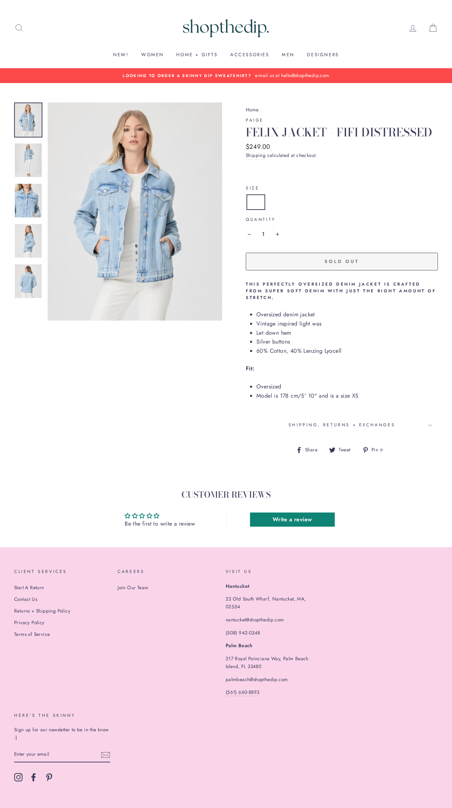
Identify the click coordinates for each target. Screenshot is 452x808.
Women (152, 54)
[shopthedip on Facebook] (33, 777)
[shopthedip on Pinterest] (49, 777)
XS (255, 202)
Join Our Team (133, 587)
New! (121, 54)
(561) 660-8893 (243, 692)
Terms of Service (32, 634)
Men (288, 54)
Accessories (249, 54)
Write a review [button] (292, 519)
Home (252, 109)
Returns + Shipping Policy (42, 610)
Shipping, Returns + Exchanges (342, 425)
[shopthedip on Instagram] (18, 777)
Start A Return (29, 587)
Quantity (261, 219)
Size (252, 188)
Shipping (256, 155)
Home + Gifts (197, 54)
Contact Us (25, 599)
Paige (255, 120)
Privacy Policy (29, 622)
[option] (226, 76)
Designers (323, 54)
